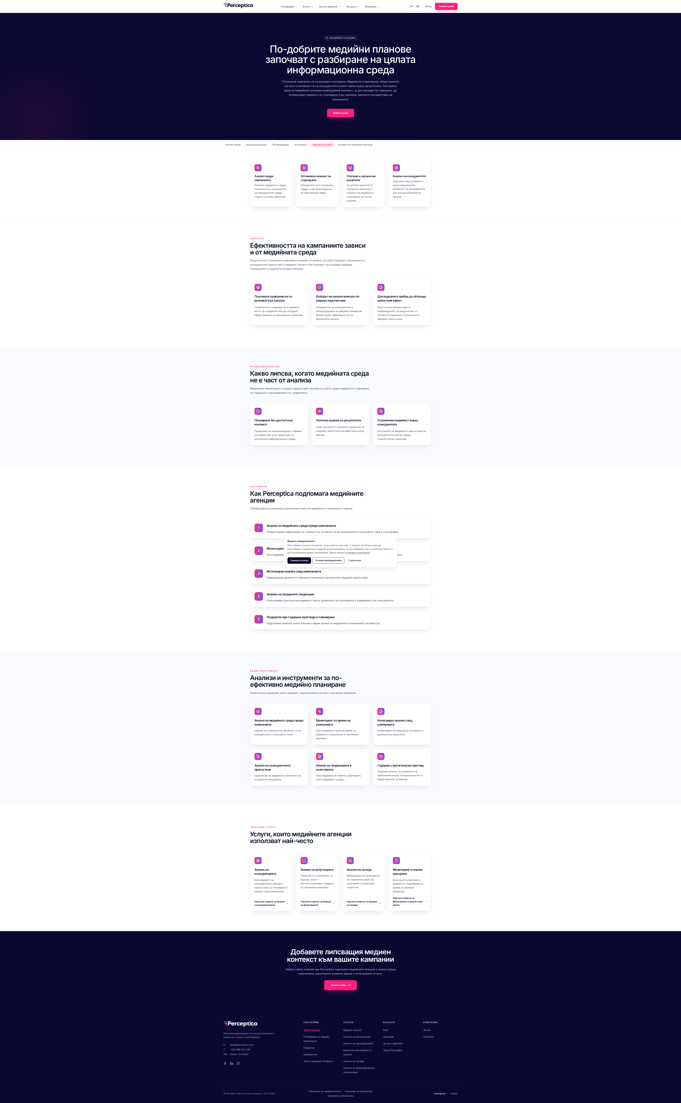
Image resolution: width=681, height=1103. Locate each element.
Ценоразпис (310, 1054)
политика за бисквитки (357, 552)
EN (411, 6)
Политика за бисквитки (358, 1091)
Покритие (308, 1047)
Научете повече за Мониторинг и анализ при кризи (407, 901)
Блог (386, 1030)
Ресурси (351, 6)
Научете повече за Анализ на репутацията (316, 903)
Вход (428, 6)
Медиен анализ (352, 1030)
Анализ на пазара (353, 1061)
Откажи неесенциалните (328, 560)
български (439, 1093)
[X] (238, 1063)
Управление (355, 560)
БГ (418, 6)
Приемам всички (299, 560)
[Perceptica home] (238, 6)
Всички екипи (233, 144)
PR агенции (301, 144)
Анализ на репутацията (357, 1036)
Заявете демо (446, 6)
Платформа (287, 6)
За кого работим (328, 6)
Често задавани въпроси (318, 1061)
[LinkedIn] (231, 1063)
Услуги (306, 6)
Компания (370, 6)
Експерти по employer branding (355, 144)
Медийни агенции (322, 144)
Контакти (428, 1036)
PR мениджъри (280, 144)
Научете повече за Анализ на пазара (362, 903)
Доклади (388, 1036)
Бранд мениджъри (256, 144)
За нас (427, 1030)
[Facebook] (225, 1063)
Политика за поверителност (325, 1091)
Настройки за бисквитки (340, 1095)
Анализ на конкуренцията (358, 1043)
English (454, 1093)
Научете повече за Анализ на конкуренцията (269, 903)
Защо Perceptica (392, 1050)
